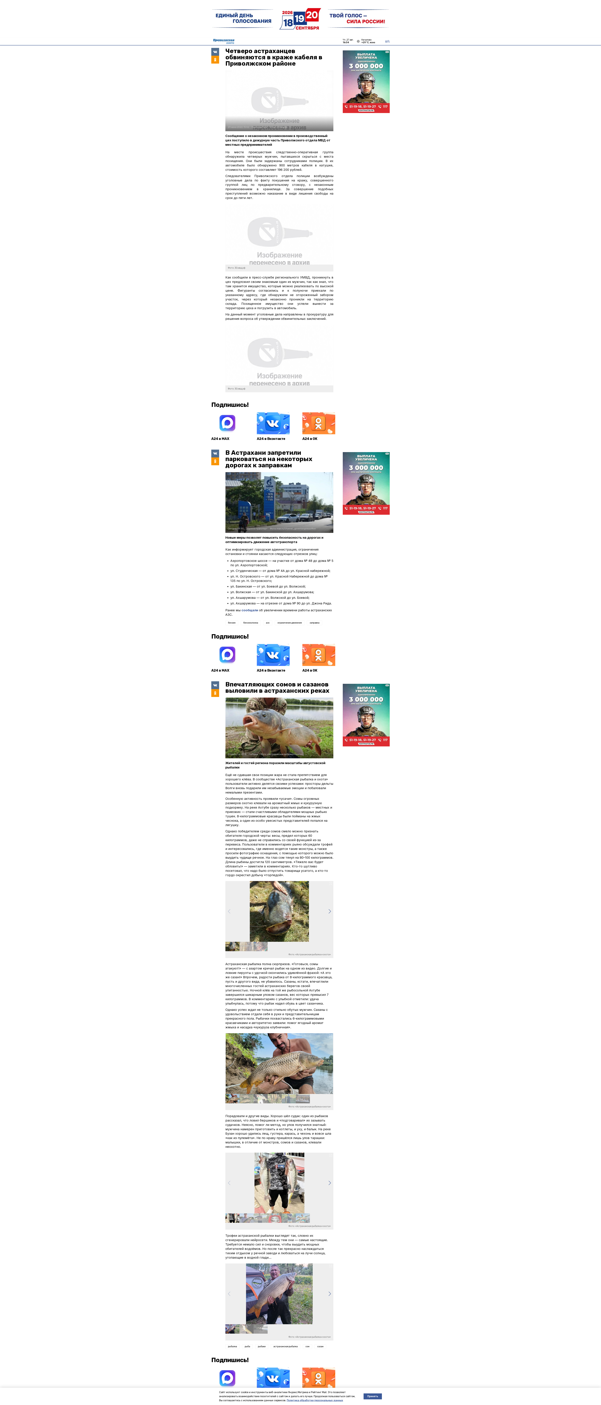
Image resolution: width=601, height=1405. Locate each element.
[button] (330, 911)
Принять (372, 1396)
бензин (232, 622)
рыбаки (262, 1346)
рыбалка (232, 1346)
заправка (314, 622)
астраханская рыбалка (285, 1346)
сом (307, 1346)
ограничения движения (289, 622)
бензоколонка (250, 622)
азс (268, 622)
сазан (320, 1346)
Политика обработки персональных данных (315, 1400)
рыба (247, 1346)
